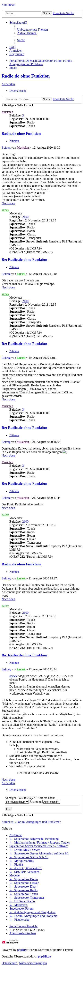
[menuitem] (32, 29)
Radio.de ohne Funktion (26, 75)
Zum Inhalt (8, 4)
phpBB (21, 949)
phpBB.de (44, 956)
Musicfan (7, 112)
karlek (5, 210)
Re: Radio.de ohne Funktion (24, 259)
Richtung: (35, 801)
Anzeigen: (11, 798)
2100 (25, 217)
